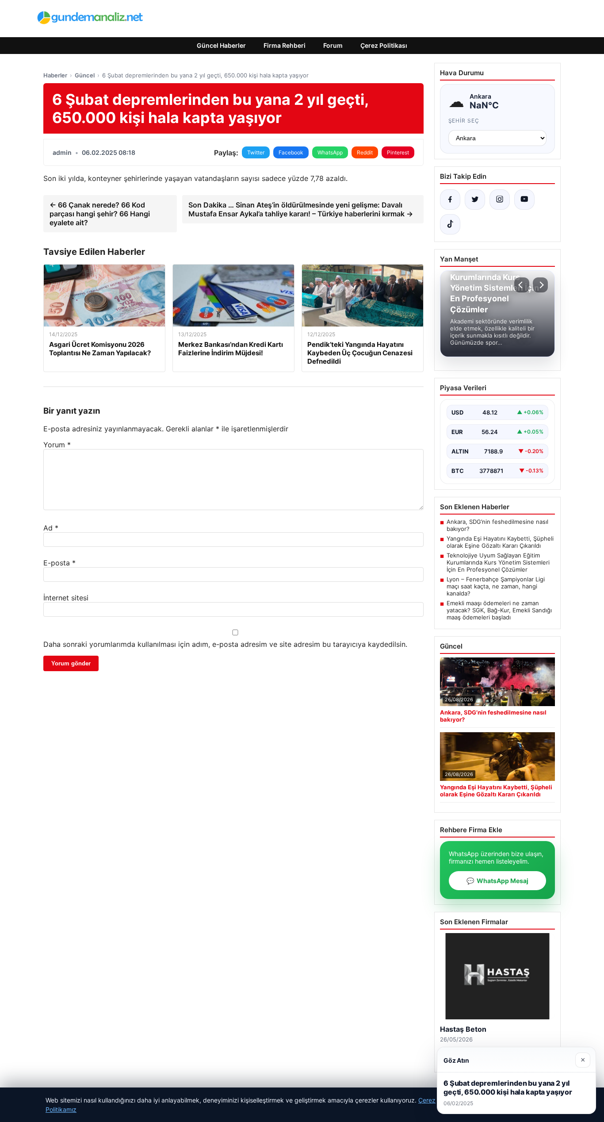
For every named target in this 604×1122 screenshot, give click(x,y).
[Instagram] (499, 199)
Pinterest (398, 152)
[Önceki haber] (521, 284)
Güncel (85, 75)
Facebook (291, 152)
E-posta (59, 562)
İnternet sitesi (65, 597)
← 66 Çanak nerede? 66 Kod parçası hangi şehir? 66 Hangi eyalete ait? (100, 213)
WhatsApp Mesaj (497, 880)
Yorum (57, 444)
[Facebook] (450, 199)
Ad (50, 527)
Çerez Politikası (383, 45)
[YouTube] (524, 199)
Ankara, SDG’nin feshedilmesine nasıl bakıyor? (497, 525)
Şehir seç (464, 120)
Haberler (55, 75)
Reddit (365, 152)
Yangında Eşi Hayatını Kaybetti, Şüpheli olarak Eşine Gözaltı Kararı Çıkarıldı (500, 542)
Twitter (255, 152)
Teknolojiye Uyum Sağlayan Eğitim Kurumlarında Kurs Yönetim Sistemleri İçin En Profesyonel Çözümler (498, 562)
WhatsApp (330, 152)
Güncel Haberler (221, 45)
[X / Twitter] (475, 199)
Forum (333, 45)
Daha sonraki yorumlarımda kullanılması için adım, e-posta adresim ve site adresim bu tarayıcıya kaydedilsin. (225, 644)
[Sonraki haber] (540, 284)
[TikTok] (450, 224)
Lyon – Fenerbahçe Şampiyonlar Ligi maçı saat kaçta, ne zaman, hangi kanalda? (496, 586)
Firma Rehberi (285, 45)
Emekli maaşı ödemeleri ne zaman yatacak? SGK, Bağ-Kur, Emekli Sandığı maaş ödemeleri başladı (499, 610)
